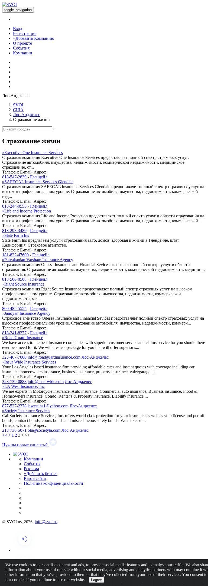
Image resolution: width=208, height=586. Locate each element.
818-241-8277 (14, 332)
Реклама (31, 468)
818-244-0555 (14, 206)
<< (4, 435)
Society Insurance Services (26, 410)
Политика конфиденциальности (53, 483)
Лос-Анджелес (26, 114)
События (21, 48)
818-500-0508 (14, 279)
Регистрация (24, 33)
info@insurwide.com (46, 381)
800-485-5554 (14, 308)
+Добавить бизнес (40, 473)
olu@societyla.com (44, 430)
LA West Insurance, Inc (23, 386)
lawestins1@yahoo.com (48, 406)
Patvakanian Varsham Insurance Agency (37, 259)
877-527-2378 (14, 406)
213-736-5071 (14, 430)
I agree (96, 580)
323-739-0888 (14, 381)
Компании (22, 53)
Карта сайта (35, 478)
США (18, 109)
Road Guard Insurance (22, 337)
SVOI (18, 105)
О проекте (22, 43)
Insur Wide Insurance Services (29, 362)
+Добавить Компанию (33, 38)
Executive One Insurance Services (32, 152)
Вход (17, 28)
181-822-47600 (15, 255)
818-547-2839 (14, 177)
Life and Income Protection (26, 211)
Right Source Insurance (23, 284)
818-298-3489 (14, 230)
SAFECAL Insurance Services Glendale (37, 181)
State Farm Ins (15, 235)
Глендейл (38, 177)
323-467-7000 (14, 357)
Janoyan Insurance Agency (26, 313)
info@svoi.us (46, 521)
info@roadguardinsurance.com (54, 357)
